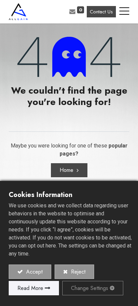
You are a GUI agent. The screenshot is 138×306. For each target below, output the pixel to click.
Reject (77, 272)
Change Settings (89, 288)
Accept (33, 272)
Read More (30, 288)
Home (66, 170)
